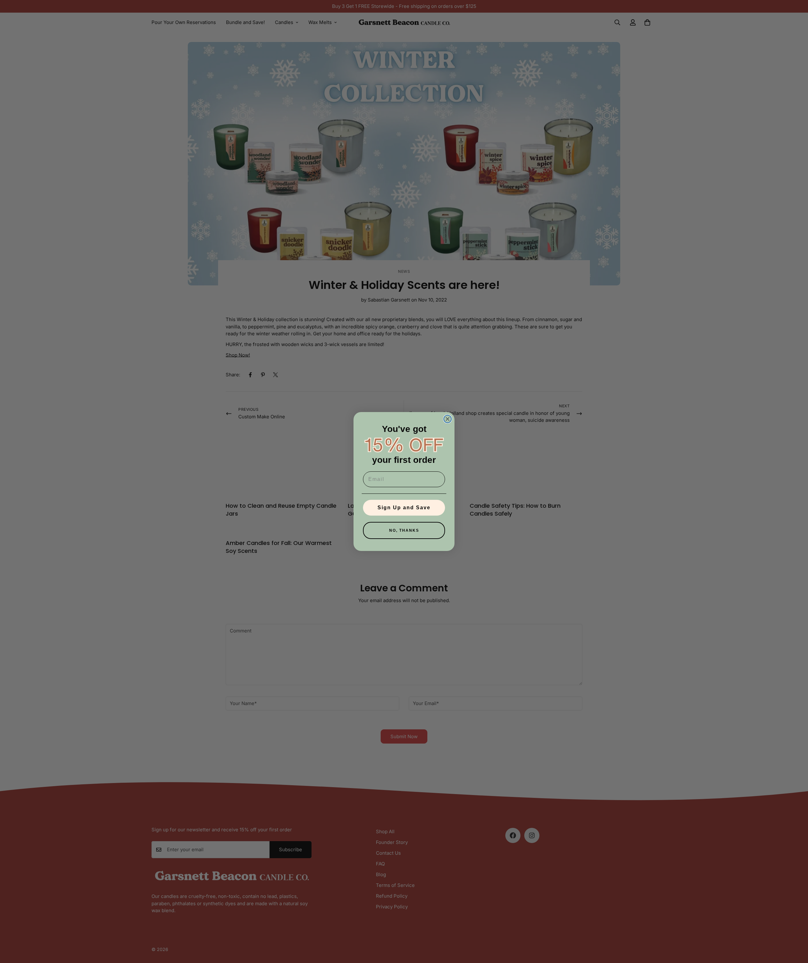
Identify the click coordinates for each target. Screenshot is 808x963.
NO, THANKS (404, 530)
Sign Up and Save (404, 507)
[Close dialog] (447, 419)
